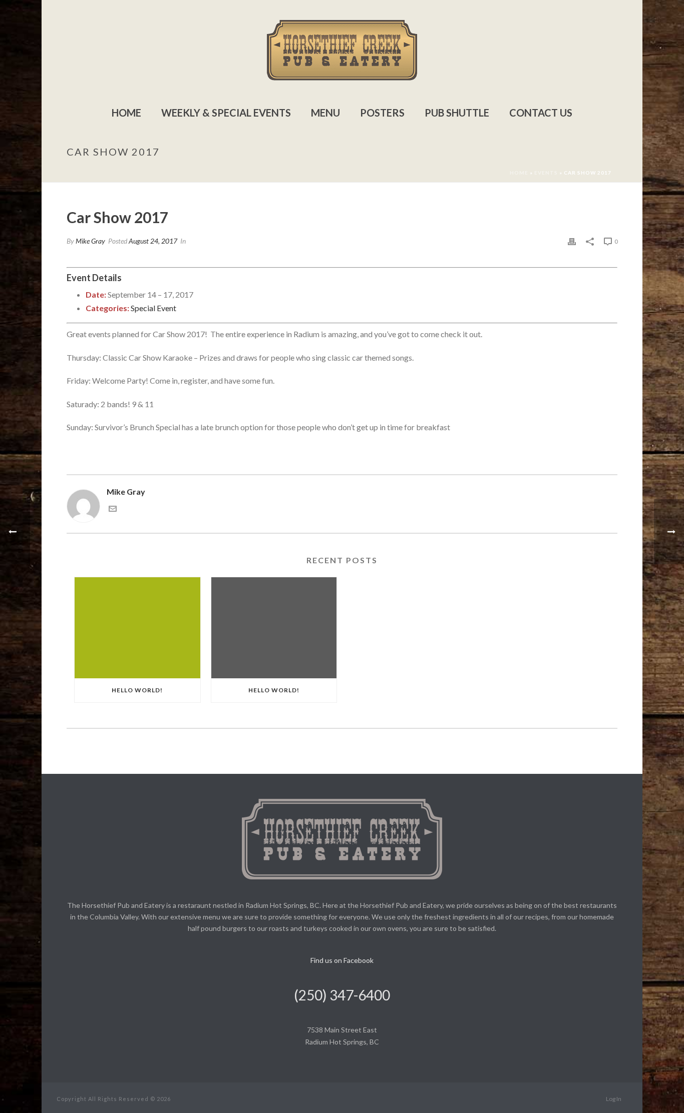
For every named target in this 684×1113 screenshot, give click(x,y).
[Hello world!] (137, 627)
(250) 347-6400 (342, 994)
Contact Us (540, 113)
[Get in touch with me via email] (113, 509)
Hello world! (137, 690)
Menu (325, 113)
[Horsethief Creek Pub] (342, 50)
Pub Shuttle (457, 113)
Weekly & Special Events (226, 113)
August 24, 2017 (153, 241)
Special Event (153, 308)
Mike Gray (90, 241)
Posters (382, 113)
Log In (613, 1098)
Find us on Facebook (342, 960)
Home (126, 113)
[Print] (572, 241)
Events (546, 173)
